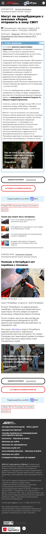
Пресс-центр (32, 427)
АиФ (20, 299)
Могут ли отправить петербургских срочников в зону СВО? (23, 220)
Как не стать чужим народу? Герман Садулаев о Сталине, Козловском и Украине (19, 155)
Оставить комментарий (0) (18, 188)
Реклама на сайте (10, 442)
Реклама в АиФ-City (11, 448)
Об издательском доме (13, 427)
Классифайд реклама (12, 451)
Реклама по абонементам (14, 445)
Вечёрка (16, 329)
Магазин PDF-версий (11, 430)
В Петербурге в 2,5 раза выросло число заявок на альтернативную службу (27, 228)
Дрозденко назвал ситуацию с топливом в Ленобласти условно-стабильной (21, 359)
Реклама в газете (21, 439)
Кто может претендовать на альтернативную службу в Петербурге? (26, 235)
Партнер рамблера (21, 523)
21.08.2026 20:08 (7, 254)
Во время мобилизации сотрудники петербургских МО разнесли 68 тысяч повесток (24, 243)
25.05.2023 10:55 (7, 9)
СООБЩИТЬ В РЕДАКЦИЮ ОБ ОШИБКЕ (18, 458)
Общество (15, 34)
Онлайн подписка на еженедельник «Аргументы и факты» (19, 434)
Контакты (6, 439)
